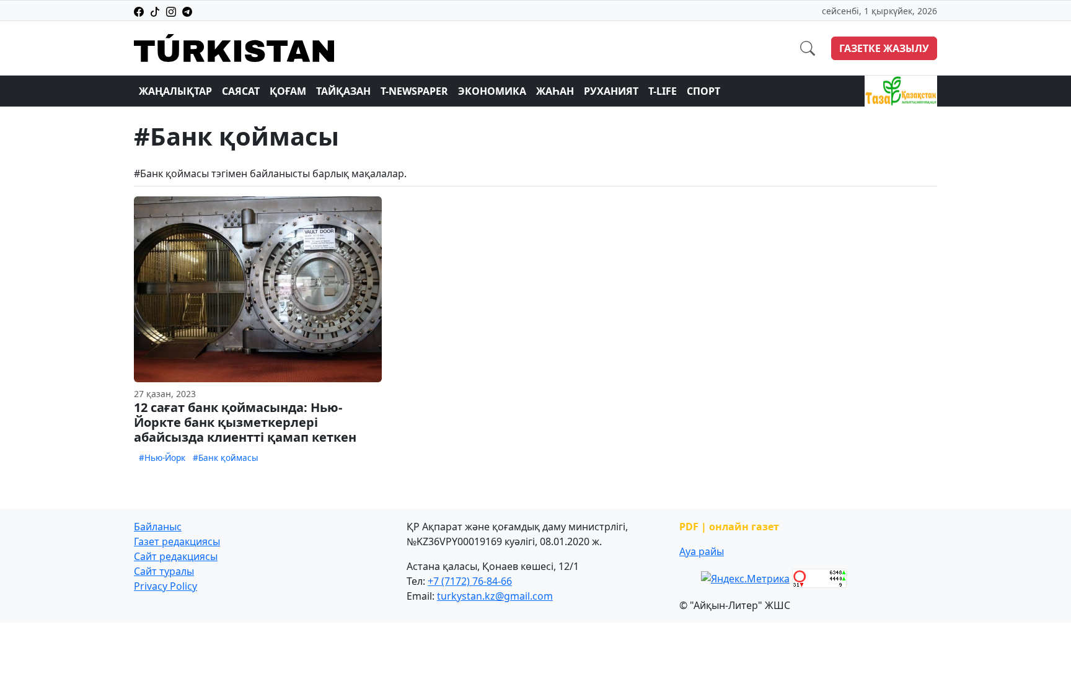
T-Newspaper (414, 91)
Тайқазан (343, 91)
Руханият (611, 91)
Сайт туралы (164, 571)
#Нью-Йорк (162, 457)
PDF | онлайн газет (729, 526)
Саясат (241, 91)
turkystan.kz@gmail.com (495, 596)
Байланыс (158, 526)
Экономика (492, 91)
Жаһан (555, 91)
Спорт (703, 91)
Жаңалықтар (175, 91)
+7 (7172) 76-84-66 (470, 581)
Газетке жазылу (884, 48)
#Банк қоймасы (225, 457)
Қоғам (288, 91)
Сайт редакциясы (176, 556)
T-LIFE (662, 91)
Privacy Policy (165, 586)
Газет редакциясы (177, 541)
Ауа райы (701, 551)
